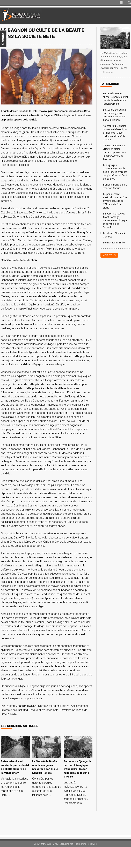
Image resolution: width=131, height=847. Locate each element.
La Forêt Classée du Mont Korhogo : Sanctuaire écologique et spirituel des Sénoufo (115, 220)
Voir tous (109, 255)
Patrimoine (109, 84)
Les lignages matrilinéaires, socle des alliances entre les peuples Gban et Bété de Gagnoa (115, 171)
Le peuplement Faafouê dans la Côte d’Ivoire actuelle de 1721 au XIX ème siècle (115, 200)
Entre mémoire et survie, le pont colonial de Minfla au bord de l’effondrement (115, 98)
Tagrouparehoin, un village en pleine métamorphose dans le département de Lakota (114, 152)
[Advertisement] (91, 16)
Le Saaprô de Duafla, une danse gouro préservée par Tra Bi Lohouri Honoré (114, 114)
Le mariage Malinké (114, 242)
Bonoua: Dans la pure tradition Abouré (115, 186)
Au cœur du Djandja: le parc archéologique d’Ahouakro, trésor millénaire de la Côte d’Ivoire (115, 132)
